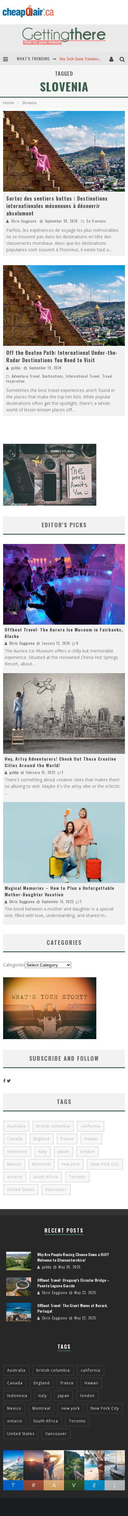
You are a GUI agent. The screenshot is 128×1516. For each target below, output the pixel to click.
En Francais (96, 221)
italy (42, 1151)
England (42, 1138)
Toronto (77, 1176)
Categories (14, 965)
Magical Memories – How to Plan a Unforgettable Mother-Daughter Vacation (59, 891)
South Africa (45, 1176)
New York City (105, 1164)
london (87, 1151)
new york (71, 1164)
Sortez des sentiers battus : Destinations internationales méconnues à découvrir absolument (57, 206)
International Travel (83, 376)
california (90, 1126)
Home (8, 102)
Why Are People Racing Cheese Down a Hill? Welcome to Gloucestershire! (73, 1257)
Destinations (52, 376)
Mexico (14, 1164)
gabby (16, 367)
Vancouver (56, 1189)
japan (63, 1151)
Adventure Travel (26, 376)
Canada (15, 1138)
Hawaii (91, 1138)
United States (20, 1189)
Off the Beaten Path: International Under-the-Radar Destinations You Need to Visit (62, 356)
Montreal (41, 1164)
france (67, 1138)
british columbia (53, 1126)
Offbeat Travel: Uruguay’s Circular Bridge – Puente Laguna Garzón (73, 1282)
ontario (14, 1176)
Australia (16, 1126)
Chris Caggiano (23, 221)
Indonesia (17, 1151)
